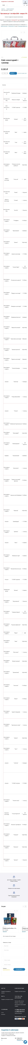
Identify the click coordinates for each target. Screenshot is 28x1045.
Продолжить (19, 969)
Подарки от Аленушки (7, 1)
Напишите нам (20, 1040)
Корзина (25, 3)
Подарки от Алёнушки (9, 1030)
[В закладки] (21, 32)
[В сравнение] (24, 32)
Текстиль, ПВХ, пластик (19, 1001)
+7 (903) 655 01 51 (20, 1011)
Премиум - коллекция (19, 1002)
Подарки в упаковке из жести (7, 999)
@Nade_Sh (25, 26)
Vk (1, 1040)
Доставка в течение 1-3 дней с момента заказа (14, 880)
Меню (4, 5)
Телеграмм (20, 26)
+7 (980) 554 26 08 (20, 1009)
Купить (12, 73)
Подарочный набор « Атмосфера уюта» (10, 928)
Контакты (3, 1014)
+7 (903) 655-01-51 (11, 26)
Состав (4, 85)
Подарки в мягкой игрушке (20, 991)
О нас (2, 1012)
